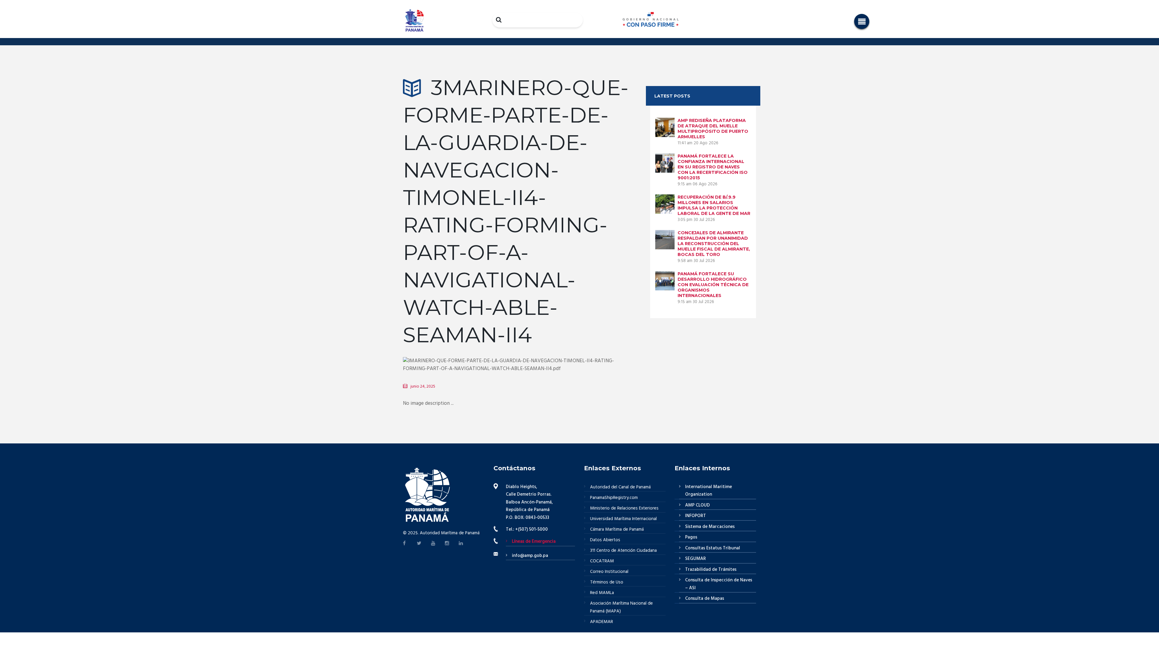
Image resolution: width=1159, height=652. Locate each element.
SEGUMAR (695, 558)
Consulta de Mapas (704, 598)
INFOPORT (695, 515)
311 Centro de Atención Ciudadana (623, 550)
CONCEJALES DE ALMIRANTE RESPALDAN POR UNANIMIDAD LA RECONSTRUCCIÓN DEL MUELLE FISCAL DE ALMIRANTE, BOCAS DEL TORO (714, 243)
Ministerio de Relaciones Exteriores (624, 508)
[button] (861, 21)
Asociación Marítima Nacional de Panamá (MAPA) (621, 607)
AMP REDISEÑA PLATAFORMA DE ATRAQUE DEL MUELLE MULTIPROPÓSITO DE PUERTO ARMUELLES (713, 128)
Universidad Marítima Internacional (623, 519)
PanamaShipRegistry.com (614, 497)
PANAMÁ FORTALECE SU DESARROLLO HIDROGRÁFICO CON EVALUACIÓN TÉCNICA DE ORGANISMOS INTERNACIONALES (713, 284)
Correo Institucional (609, 571)
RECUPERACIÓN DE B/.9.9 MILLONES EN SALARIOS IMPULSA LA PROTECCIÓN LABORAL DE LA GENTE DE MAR (714, 205)
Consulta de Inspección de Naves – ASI (718, 584)
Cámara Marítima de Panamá (617, 529)
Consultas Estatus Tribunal (712, 548)
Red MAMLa (602, 592)
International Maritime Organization (708, 490)
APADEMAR (601, 621)
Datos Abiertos (605, 540)
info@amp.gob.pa (530, 555)
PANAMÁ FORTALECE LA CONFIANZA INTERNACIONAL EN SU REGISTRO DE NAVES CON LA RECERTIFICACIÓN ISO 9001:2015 (713, 167)
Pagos (691, 537)
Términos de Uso (606, 582)
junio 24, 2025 (422, 386)
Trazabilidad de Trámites (710, 569)
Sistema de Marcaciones (710, 526)
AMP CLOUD (697, 505)
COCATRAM (602, 561)
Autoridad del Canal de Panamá (620, 487)
